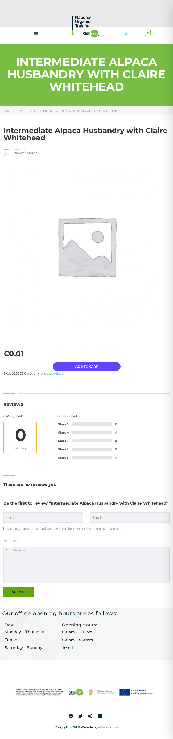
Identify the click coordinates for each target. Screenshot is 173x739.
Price (7, 348)
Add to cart (86, 367)
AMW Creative (108, 727)
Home (7, 110)
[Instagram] (90, 716)
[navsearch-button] (128, 34)
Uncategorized (27, 110)
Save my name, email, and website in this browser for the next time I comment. (65, 528)
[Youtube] (100, 716)
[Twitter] (80, 716)
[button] (36, 34)
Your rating (10, 541)
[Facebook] (71, 716)
